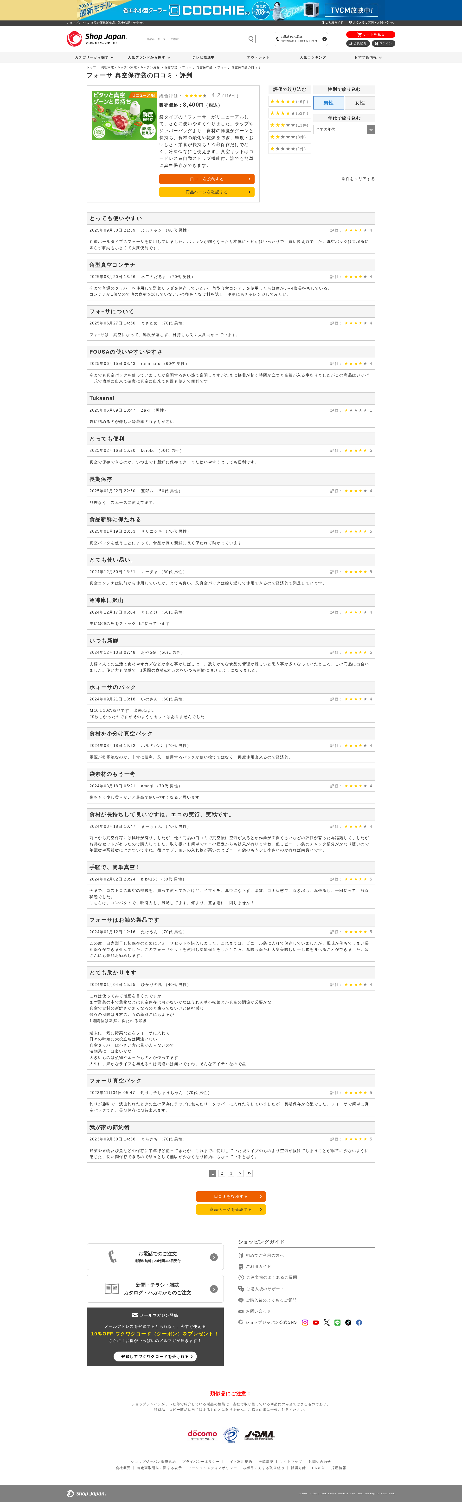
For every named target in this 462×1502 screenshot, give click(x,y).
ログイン (385, 43)
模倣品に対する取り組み (264, 1468)
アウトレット (258, 57)
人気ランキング (313, 57)
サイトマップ (291, 1461)
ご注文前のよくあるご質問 (271, 1277)
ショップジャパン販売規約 (153, 1461)
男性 (329, 102)
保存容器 (171, 67)
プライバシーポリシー (201, 1461)
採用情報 (338, 1468)
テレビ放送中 (203, 57)
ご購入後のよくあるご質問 (271, 1300)
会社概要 (123, 1468)
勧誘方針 (298, 1468)
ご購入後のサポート (265, 1289)
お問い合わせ (258, 1311)
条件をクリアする (358, 179)
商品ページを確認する (207, 192)
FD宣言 (318, 1468)
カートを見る (373, 34)
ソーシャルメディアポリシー (212, 1468)
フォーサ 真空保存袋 (197, 67)
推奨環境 (265, 1461)
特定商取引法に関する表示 (159, 1468)
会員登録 (360, 43)
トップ (91, 67)
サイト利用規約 (239, 1461)
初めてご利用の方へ (265, 1255)
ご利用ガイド (334, 22)
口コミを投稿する (207, 179)
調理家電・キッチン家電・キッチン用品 (130, 67)
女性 (360, 102)
